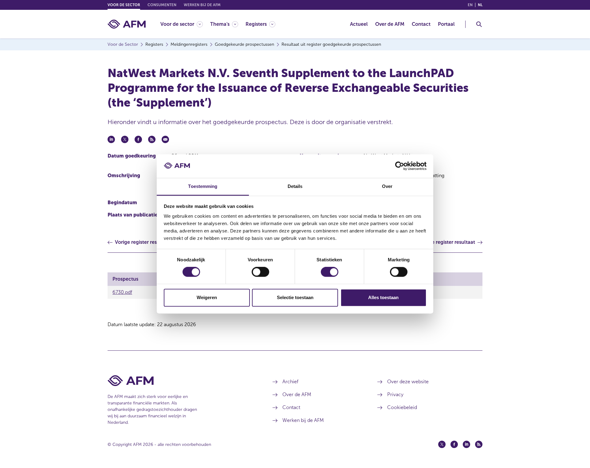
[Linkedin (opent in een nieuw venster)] (466, 444)
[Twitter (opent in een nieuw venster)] (442, 444)
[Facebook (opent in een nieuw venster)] (454, 444)
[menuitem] (185, 24)
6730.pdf (122, 292)
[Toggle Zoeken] (479, 24)
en (470, 5)
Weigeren (207, 297)
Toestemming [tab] (202, 186)
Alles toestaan (383, 297)
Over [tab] (387, 186)
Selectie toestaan (295, 297)
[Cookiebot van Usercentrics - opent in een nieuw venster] (400, 166)
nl (480, 5)
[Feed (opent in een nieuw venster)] (478, 444)
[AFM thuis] (127, 24)
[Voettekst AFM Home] (181, 380)
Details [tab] (295, 186)
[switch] (260, 272)
